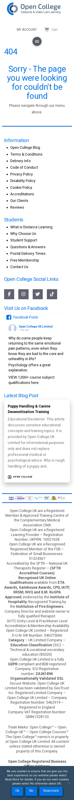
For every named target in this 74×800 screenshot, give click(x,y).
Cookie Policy (21, 187)
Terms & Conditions (26, 154)
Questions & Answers (28, 247)
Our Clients (19, 200)
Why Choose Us (23, 233)
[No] (69, 783)
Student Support (23, 240)
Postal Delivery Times (28, 253)
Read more (51, 791)
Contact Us (19, 267)
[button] (37, 41)
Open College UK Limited (36, 326)
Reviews (17, 207)
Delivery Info (20, 161)
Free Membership (24, 260)
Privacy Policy (21, 174)
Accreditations (22, 194)
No (31, 791)
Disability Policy (23, 181)
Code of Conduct (24, 167)
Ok (17, 791)
